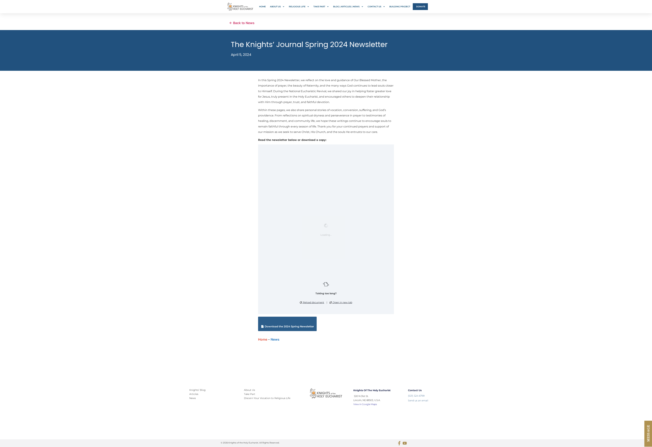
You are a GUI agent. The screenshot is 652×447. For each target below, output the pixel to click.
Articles (193, 394)
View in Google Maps (365, 404)
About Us (275, 6)
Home (262, 6)
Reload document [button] (313, 302)
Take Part (319, 6)
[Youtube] (405, 443)
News (275, 339)
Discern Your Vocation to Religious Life (267, 398)
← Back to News (241, 23)
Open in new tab (342, 302)
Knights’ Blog (197, 390)
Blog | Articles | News (346, 6)
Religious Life (297, 6)
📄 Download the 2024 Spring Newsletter (287, 326)
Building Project (399, 6)
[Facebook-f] (399, 443)
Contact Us (374, 6)
